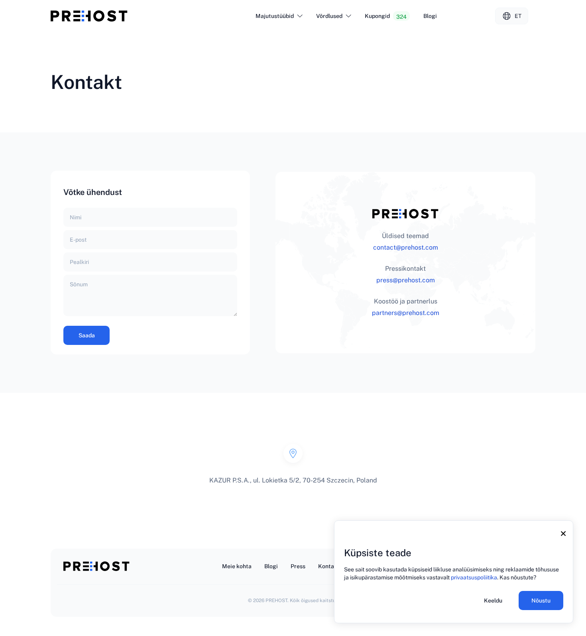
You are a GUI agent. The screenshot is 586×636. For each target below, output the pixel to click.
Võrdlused (329, 16)
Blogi (430, 16)
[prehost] (89, 16)
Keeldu (493, 600)
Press (298, 566)
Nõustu (541, 600)
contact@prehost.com (405, 247)
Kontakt (329, 566)
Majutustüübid (275, 16)
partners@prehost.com (405, 313)
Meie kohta (237, 566)
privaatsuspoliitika (474, 577)
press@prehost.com (405, 280)
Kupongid (386, 16)
